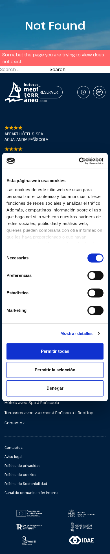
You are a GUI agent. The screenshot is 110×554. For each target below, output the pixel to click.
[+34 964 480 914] (83, 92)
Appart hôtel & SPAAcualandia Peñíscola (26, 136)
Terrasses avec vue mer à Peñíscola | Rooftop (49, 412)
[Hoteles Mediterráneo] (8, 92)
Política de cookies (20, 474)
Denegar (55, 388)
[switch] (95, 275)
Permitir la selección (55, 369)
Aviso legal (13, 456)
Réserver (49, 92)
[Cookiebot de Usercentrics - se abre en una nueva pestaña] (79, 161)
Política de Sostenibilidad (26, 483)
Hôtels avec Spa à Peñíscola (32, 402)
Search (57, 69)
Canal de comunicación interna (31, 492)
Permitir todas (55, 351)
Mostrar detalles (76, 333)
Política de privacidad (23, 465)
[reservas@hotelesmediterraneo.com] (99, 92)
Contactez (15, 422)
